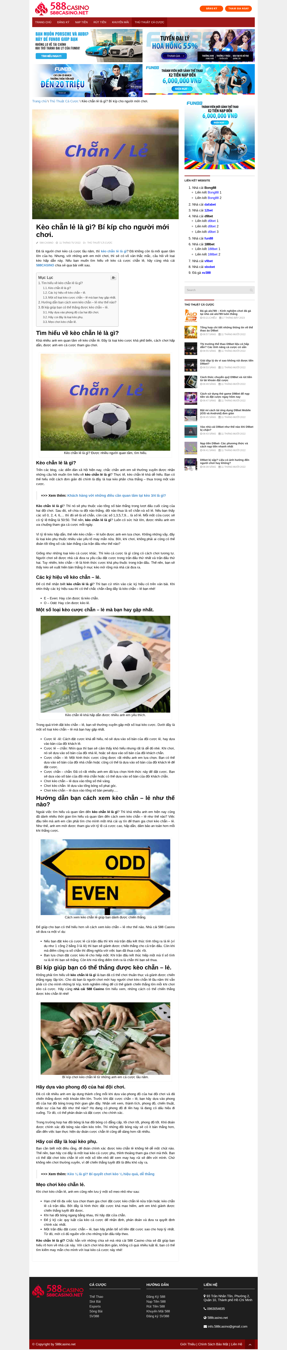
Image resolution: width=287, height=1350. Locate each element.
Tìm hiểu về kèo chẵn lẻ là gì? (62, 283)
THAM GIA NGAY (238, 8)
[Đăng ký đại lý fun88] (87, 45)
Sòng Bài (95, 1311)
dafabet (210, 204)
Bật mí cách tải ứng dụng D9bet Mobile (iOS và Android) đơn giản (225, 412)
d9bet (212, 221)
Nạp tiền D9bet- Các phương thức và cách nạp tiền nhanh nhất (224, 445)
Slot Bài (95, 1301)
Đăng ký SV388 (157, 1316)
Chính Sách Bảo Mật (213, 1344)
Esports (95, 1306)
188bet (212, 249)
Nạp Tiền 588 (156, 1301)
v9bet (208, 261)
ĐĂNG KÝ (211, 8)
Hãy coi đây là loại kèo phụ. (65, 317)
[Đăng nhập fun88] (199, 80)
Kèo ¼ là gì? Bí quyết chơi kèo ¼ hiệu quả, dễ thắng (110, 1174)
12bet (208, 210)
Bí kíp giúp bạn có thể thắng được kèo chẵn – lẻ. (74, 307)
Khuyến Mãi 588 (158, 1311)
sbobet (209, 267)
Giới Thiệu (187, 1344)
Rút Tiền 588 (155, 1306)
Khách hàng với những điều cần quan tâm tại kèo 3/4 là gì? (116, 495)
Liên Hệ (236, 1344)
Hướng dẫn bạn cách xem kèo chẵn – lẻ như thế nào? (78, 302)
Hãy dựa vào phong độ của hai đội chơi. (73, 312)
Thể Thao (96, 1297)
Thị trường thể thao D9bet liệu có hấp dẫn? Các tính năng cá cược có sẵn (224, 345)
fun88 (208, 238)
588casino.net (65, 1344)
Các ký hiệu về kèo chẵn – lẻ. (67, 292)
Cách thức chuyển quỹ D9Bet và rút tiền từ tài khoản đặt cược (226, 378)
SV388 (94, 1316)
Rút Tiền (100, 22)
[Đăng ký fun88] (219, 134)
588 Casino (46, 242)
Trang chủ (43, 22)
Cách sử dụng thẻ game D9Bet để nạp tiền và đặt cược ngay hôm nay (225, 395)
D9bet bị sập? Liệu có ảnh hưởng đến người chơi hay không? (224, 461)
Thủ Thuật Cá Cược (149, 22)
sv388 (206, 273)
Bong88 (213, 192)
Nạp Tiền (81, 22)
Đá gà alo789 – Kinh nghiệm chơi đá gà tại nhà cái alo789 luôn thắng (225, 312)
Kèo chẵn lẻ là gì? (59, 288)
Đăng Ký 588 (155, 1297)
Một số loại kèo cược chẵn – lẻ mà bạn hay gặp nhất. (82, 297)
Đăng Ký (63, 22)
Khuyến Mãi (120, 22)
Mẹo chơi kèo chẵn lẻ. (62, 321)
